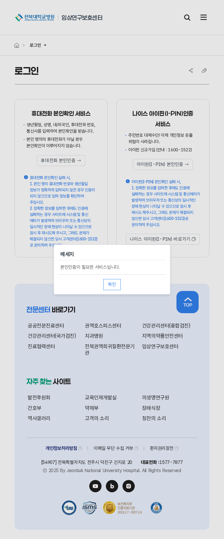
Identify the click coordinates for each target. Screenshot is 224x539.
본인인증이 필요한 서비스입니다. (90, 267)
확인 (112, 284)
